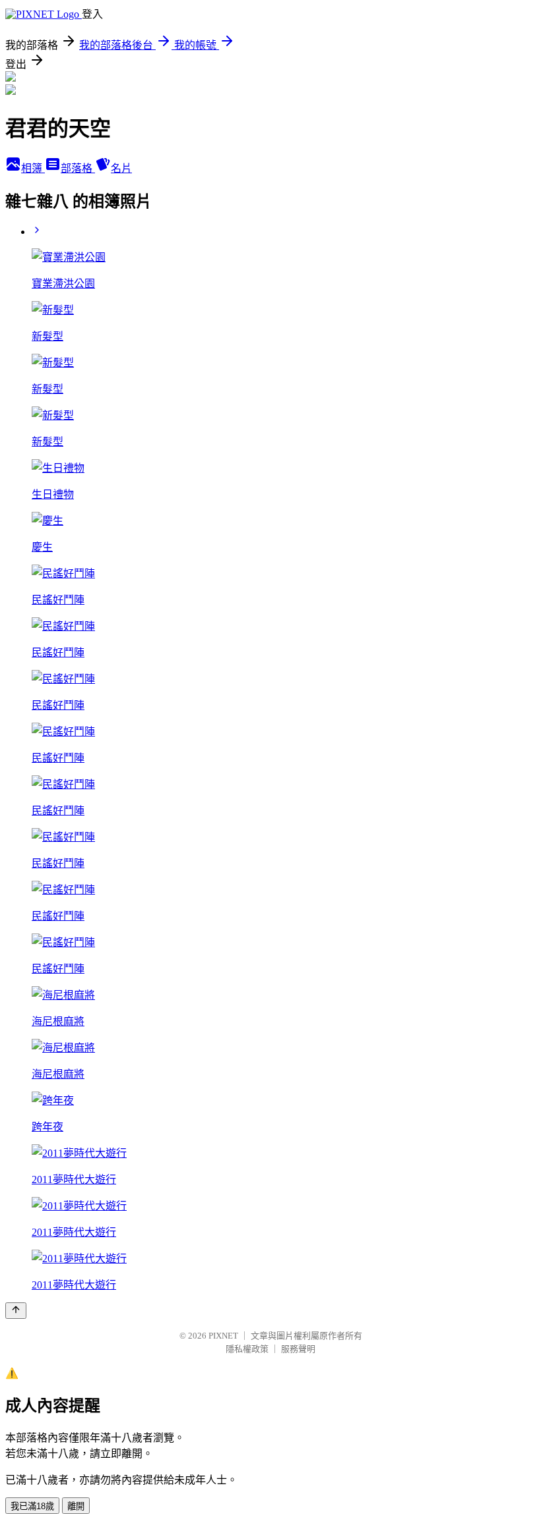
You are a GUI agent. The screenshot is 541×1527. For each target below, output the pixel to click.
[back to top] (15, 1310)
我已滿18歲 (32, 1506)
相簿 (33, 168)
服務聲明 (298, 1349)
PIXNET (223, 1336)
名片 (121, 168)
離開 (75, 1506)
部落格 (78, 168)
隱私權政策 (247, 1349)
